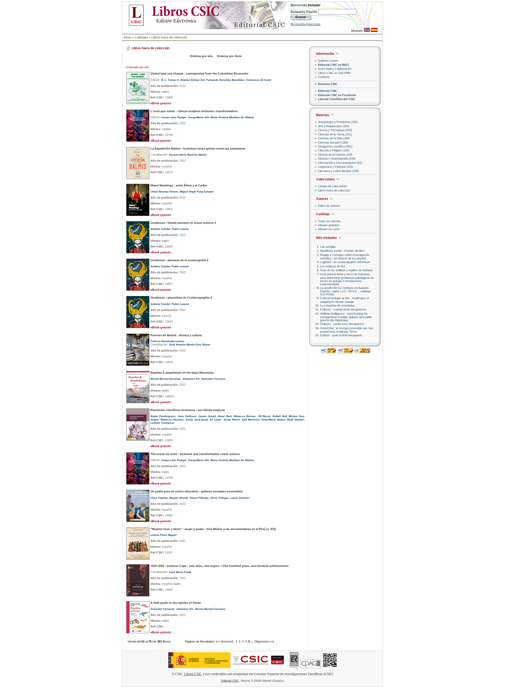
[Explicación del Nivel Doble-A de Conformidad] (362, 351)
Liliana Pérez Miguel (163, 534)
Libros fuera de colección (169, 37)
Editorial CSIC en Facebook (337, 95)
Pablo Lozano (180, 229)
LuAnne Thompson (162, 422)
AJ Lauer (215, 419)
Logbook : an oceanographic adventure (345, 262)
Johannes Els (191, 378)
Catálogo (141, 37)
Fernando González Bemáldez (225, 79)
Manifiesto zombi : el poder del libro (342, 250)
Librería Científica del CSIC (336, 99)
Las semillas (328, 246)
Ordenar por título (229, 56)
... (252, 641)
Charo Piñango (199, 497)
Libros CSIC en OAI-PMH (334, 73)
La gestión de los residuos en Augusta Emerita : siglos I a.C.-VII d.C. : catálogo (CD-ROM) (345, 291)
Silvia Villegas (219, 497)
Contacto (324, 76)
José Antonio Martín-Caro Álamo (189, 344)
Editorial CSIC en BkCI (333, 64)
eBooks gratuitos (329, 225)
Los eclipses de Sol (332, 266)
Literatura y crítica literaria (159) (338, 170)
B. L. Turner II (170, 79)
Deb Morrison (250, 419)
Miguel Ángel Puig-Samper (197, 191)
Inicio (127, 37)
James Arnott (207, 416)
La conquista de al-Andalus (337, 305)
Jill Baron (264, 416)
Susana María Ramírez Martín (187, 154)
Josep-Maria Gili (198, 117)
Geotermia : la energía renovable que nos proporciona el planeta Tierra (346, 330)
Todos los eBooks (329, 221)
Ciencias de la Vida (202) (334, 138)
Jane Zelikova (187, 416)
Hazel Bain (225, 416)
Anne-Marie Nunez (273, 419)
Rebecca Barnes (245, 416)
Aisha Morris (232, 419)
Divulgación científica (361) (335, 146)
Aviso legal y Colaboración (335, 68)
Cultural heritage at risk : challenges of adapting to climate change (344, 299)
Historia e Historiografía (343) (337, 158)
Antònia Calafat (160, 229)
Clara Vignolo (159, 497)
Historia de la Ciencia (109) (335, 154)
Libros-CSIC (193, 674)
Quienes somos (328, 60)
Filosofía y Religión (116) (333, 150)
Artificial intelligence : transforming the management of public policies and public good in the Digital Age (346, 317)
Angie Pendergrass (163, 416)
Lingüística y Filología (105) (335, 166)
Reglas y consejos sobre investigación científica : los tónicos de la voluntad (344, 256)
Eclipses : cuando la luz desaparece (343, 309)
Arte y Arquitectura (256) (333, 126)
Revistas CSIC (327, 84)
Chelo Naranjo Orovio (164, 191)
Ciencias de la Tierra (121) (335, 134)
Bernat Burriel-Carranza (165, 378)
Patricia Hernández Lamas (167, 341)
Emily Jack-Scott (197, 419)
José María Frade (180, 572)
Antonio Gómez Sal (192, 79)
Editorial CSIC (327, 90)
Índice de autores (329, 205)
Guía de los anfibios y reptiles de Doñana (346, 270)
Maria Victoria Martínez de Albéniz (232, 117)
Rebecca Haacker (172, 419)
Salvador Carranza (213, 378)
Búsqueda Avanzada (305, 24)
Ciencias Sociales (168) (333, 142)
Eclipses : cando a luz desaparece (342, 323)
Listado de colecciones (332, 186)
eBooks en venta (329, 229)
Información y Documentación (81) (340, 162)
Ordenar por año (201, 56)
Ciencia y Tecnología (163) (335, 130)
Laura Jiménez (239, 497)
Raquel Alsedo (178, 497)
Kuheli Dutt (279, 416)
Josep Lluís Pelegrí (173, 117)
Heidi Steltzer (295, 419)
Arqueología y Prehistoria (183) (338, 121)
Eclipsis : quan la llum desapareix (341, 335)
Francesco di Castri (258, 79)
